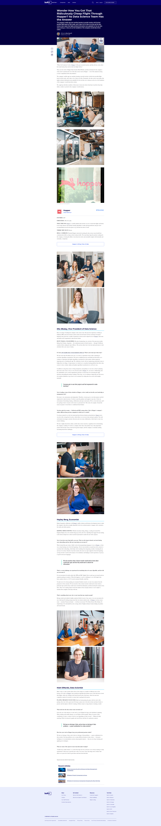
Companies (62, 2)
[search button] (93, 2)
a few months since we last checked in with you (72, 352)
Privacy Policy (80, 820)
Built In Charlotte (110, 799)
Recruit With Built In (77, 795)
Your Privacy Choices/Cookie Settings (98, 820)
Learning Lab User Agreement (50, 820)
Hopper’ (96, 336)
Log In (101, 2)
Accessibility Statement (62, 820)
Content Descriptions (66, 802)
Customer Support (94, 795)
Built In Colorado (110, 804)
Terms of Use (87, 820)
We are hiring (100, 210)
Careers (63, 797)
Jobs (69, 2)
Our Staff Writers (65, 799)
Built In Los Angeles (111, 806)
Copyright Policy (72, 820)
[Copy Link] (52, 52)
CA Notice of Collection (112, 820)
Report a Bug (93, 799)
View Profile (67, 212)
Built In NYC (109, 809)
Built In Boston (110, 797)
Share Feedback (93, 797)
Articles (74, 2)
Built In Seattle (110, 813)
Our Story (64, 795)
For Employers (110, 2)
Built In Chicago (110, 802)
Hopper (73, 65)
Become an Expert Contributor (80, 797)
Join (97, 2)
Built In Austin (110, 795)
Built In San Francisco (111, 811)
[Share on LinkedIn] (52, 55)
